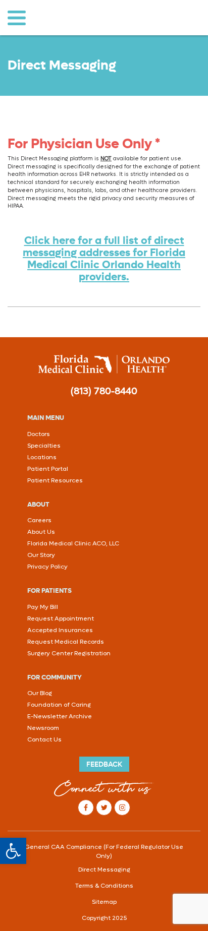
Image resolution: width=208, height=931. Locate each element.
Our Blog (39, 693)
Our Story (41, 555)
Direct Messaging (104, 869)
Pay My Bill (42, 607)
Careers (39, 520)
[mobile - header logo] (97, 18)
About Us (41, 532)
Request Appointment (60, 618)
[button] (13, 851)
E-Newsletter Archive (59, 716)
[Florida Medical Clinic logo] (104, 364)
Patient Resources (55, 480)
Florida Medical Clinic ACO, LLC (73, 543)
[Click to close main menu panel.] (16, 17)
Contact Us (44, 739)
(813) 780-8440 (104, 391)
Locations (42, 457)
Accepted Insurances (60, 630)
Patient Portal (47, 469)
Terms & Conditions (104, 886)
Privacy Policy (47, 567)
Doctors (38, 434)
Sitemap (104, 902)
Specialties (44, 446)
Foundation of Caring (59, 705)
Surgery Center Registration (69, 653)
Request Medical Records (65, 642)
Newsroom (43, 728)
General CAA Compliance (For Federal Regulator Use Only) (104, 851)
